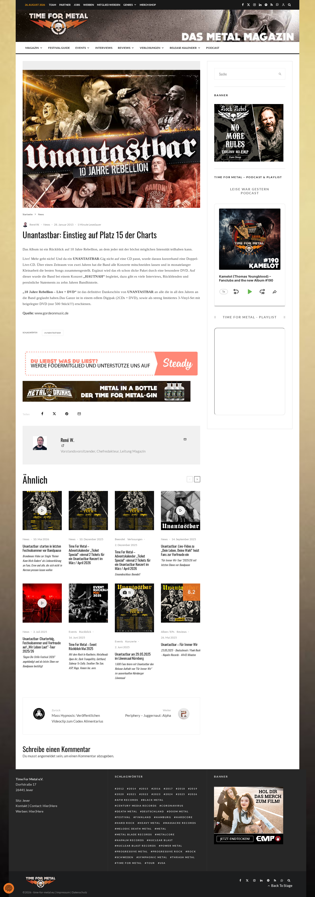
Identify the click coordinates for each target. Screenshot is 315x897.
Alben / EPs (167, 631)
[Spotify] (266, 5)
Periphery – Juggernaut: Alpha (148, 712)
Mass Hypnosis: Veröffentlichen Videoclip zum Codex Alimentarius (77, 715)
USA (163, 863)
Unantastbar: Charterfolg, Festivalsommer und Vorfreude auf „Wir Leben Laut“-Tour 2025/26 (42, 644)
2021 (132, 794)
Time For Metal (129, 863)
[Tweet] (54, 413)
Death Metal (127, 811)
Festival (124, 817)
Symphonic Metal (152, 857)
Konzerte (131, 641)
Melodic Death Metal (134, 828)
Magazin (32, 47)
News (46, 224)
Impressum (63, 892)
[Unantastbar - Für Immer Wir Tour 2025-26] (88, 510)
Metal (161, 828)
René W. (34, 224)
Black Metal (153, 799)
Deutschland (153, 811)
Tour (151, 863)
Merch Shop (148, 4)
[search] (280, 73)
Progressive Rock (168, 851)
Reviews (124, 47)
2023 (157, 794)
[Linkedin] (260, 5)
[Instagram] (254, 5)
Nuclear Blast (161, 840)
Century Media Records (137, 805)
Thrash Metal (183, 857)
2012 (120, 788)
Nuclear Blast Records (136, 845)
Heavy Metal (150, 823)
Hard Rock (126, 823)
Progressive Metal (132, 851)
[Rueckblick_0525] (88, 603)
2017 (169, 788)
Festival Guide (59, 47)
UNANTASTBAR (53, 333)
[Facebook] (242, 5)
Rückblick (85, 631)
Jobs (77, 4)
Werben (88, 4)
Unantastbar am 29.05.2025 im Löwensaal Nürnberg (133, 656)
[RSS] (271, 5)
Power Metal (171, 845)
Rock (191, 851)
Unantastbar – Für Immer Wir (179, 644)
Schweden (125, 857)
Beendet (120, 539)
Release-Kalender (183, 47)
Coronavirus (172, 805)
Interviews (103, 47)
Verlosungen (150, 47)
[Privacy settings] (8, 888)
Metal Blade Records (134, 834)
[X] (248, 5)
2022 (145, 794)
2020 (120, 794)
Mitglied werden (108, 4)
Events (80, 47)
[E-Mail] (79, 413)
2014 (132, 788)
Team (52, 4)
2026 (193, 794)
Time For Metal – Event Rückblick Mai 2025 (83, 646)
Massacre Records (180, 823)
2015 (145, 788)
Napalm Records (130, 840)
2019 (193, 788)
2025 (181, 794)
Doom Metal (179, 811)
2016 (157, 788)
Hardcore (184, 817)
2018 (181, 788)
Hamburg (163, 817)
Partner (65, 4)
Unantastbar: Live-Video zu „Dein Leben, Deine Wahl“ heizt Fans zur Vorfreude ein (180, 550)
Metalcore (166, 834)
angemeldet (47, 756)
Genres (128, 4)
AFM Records (127, 799)
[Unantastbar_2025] (134, 607)
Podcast (212, 47)
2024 (169, 794)
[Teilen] (42, 413)
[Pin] (66, 413)
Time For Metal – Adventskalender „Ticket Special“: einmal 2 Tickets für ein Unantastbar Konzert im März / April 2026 (86, 554)
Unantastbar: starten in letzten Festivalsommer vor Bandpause (42, 548)
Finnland (143, 817)
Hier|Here (50, 806)
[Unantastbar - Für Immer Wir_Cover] (180, 603)
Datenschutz (79, 892)
